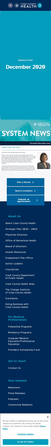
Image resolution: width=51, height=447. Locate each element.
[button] (10, 5)
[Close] (48, 417)
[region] (25, 430)
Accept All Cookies (25, 442)
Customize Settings (25, 434)
